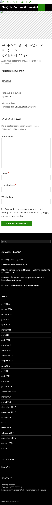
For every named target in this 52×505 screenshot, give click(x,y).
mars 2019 (6, 396)
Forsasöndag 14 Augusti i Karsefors (18, 105)
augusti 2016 (7, 443)
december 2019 (8, 391)
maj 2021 (5, 371)
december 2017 (8, 407)
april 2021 (5, 376)
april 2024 (5, 324)
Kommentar (7, 136)
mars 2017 (6, 427)
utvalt (7, 81)
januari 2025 (6, 314)
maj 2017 (5, 422)
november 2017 (8, 412)
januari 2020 (6, 386)
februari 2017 (7, 433)
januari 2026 (6, 309)
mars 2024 (6, 330)
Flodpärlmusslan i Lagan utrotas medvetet (20, 285)
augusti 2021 (7, 360)
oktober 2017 (7, 417)
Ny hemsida (11, 95)
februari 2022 (7, 350)
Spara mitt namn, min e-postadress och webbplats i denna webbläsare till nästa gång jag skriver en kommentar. (25, 212)
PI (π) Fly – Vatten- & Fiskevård (19, 7)
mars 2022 (6, 345)
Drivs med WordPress (10, 501)
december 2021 (8, 355)
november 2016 (8, 438)
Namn (5, 172)
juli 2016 (5, 448)
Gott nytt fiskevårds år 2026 (14, 264)
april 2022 (5, 340)
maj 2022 (5, 335)
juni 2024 (5, 319)
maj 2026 (5, 304)
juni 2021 (5, 366)
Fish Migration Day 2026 (12, 259)
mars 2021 (6, 381)
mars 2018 (6, 402)
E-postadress (8, 185)
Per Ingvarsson (24, 61)
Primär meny (48, 7)
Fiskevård (5, 467)
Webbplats (7, 197)
